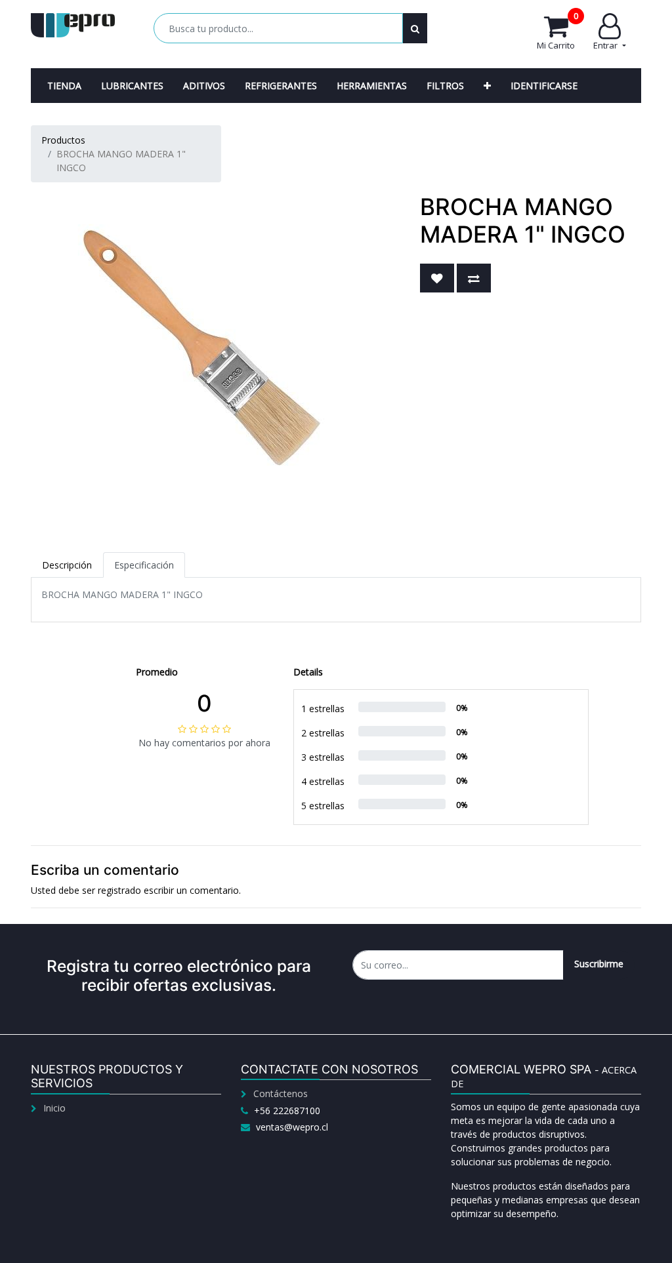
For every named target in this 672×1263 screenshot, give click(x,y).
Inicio (54, 1108)
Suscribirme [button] (598, 963)
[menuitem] (64, 85)
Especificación (144, 565)
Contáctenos (280, 1093)
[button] (487, 85)
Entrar (606, 45)
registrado (119, 890)
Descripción (67, 565)
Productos (63, 140)
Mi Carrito (557, 32)
